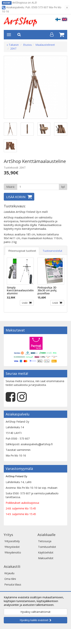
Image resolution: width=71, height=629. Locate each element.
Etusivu (27, 45)
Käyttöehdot (45, 552)
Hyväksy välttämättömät (35, 612)
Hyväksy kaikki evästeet (34, 620)
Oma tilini (10, 579)
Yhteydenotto (12, 552)
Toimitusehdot (47, 547)
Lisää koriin (16, 197)
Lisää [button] (25, 302)
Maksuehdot (45, 558)
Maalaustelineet (45, 45)
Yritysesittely (12, 541)
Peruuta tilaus (12, 584)
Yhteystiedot (12, 547)
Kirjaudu (9, 573)
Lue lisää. (60, 605)
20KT (13, 48)
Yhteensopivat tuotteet (22, 251)
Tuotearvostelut (52, 251)
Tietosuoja (44, 541)
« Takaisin (13, 45)
